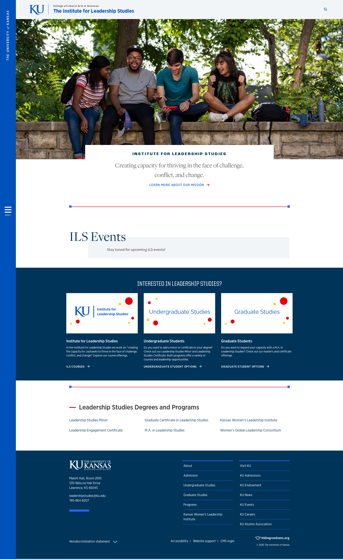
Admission (190, 475)
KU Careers (247, 514)
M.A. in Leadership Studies (165, 430)
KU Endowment (250, 485)
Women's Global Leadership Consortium (250, 430)
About (187, 466)
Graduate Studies (195, 495)
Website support (204, 541)
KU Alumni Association (256, 524)
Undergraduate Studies (199, 485)
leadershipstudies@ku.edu (87, 496)
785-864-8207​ (79, 500)
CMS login (227, 541)
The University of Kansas (277, 544)
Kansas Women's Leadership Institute (248, 420)
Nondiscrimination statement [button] (90, 541)
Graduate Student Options (243, 366)
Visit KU (245, 466)
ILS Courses (76, 366)
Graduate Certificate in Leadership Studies (176, 420)
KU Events (247, 505)
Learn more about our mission (177, 185)
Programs (190, 505)
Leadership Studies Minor (88, 420)
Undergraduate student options (171, 366)
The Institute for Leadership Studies (93, 10)
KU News (246, 495)
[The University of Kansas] (90, 468)
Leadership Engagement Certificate (96, 430)
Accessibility (179, 541)
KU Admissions (250, 475)
